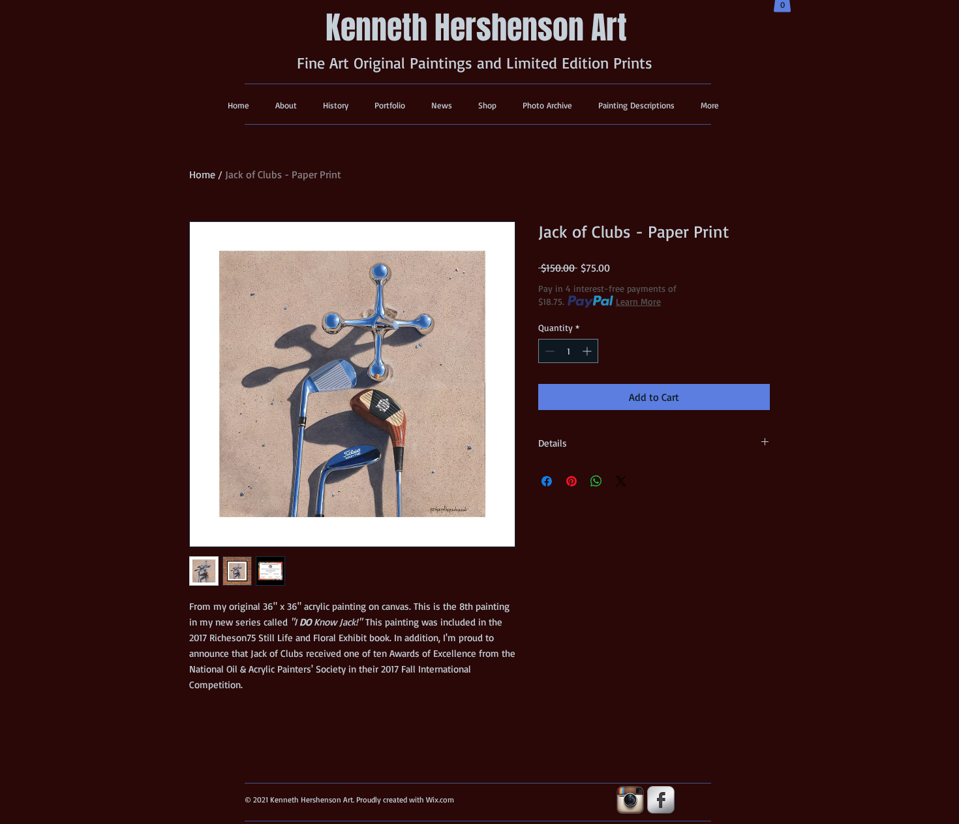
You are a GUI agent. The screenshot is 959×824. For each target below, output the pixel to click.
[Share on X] (621, 481)
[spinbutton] (568, 351)
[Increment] (588, 351)
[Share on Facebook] (547, 481)
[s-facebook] (661, 800)
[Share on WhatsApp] (596, 481)
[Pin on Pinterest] (571, 481)
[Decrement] (548, 351)
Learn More (638, 301)
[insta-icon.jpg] (630, 800)
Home (202, 174)
